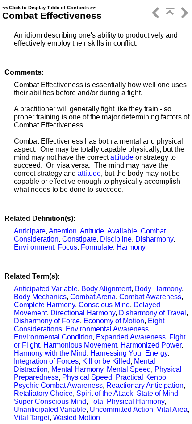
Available (122, 231)
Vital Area (172, 409)
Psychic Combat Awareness (58, 385)
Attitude (92, 231)
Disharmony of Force (47, 321)
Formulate (97, 247)
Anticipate (30, 231)
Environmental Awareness (107, 329)
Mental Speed (129, 369)
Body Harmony (158, 289)
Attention (63, 231)
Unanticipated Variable (50, 409)
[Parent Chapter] (169, 15)
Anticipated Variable (46, 289)
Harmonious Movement (80, 345)
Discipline (116, 239)
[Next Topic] (183, 15)
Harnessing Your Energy (128, 353)
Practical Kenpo (141, 377)
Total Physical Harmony (127, 401)
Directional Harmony (82, 313)
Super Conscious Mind (50, 401)
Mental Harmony (77, 369)
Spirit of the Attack (104, 393)
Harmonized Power (151, 345)
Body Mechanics (40, 297)
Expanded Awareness (131, 337)
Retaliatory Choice (43, 393)
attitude (122, 157)
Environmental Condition (53, 337)
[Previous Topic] (155, 15)
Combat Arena (93, 297)
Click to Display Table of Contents (49, 7)
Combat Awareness (150, 297)
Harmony (131, 247)
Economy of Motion (113, 321)
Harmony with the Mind (50, 353)
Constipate (79, 239)
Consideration (36, 239)
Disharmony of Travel (152, 313)
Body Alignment (106, 289)
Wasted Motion (76, 417)
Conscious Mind (104, 305)
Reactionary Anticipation (145, 385)
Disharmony (154, 239)
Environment (34, 247)
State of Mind (157, 393)
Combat (153, 231)
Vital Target (32, 417)
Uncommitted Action (121, 409)
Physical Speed (87, 377)
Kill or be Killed (106, 361)
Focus (67, 247)
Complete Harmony (44, 305)
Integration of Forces (46, 361)
